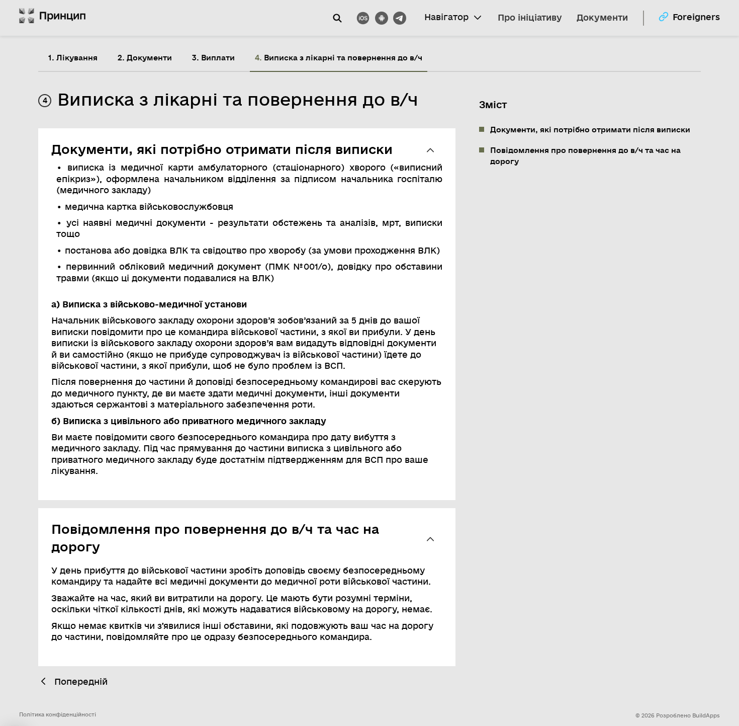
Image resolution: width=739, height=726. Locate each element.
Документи (602, 18)
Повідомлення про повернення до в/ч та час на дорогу (585, 156)
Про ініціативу (530, 18)
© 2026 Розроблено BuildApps (677, 715)
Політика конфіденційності (57, 714)
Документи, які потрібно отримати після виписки (590, 129)
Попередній (81, 682)
